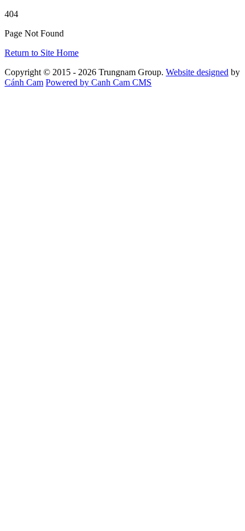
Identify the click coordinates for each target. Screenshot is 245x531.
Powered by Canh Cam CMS (99, 82)
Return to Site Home (42, 53)
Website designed (197, 72)
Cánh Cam (24, 82)
